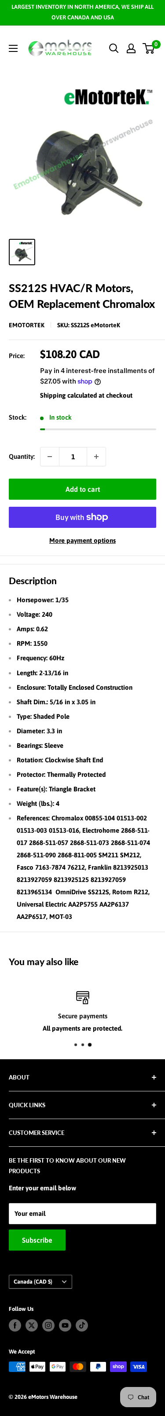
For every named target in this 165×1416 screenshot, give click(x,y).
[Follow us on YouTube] (65, 1325)
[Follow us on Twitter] (32, 1325)
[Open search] (114, 48)
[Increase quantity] (96, 456)
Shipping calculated (68, 395)
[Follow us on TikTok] (82, 1325)
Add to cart (83, 489)
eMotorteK (26, 325)
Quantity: (22, 456)
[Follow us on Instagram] (48, 1325)
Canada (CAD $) (33, 1281)
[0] (148, 48)
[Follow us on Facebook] (15, 1325)
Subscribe (37, 1240)
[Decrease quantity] (49, 456)
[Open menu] (13, 48)
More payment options (82, 540)
